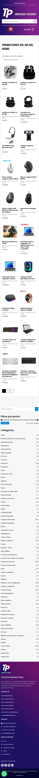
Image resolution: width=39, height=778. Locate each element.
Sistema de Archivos (7, 442)
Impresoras (4, 463)
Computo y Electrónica (8, 519)
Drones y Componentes (8, 565)
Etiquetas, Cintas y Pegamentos (10, 583)
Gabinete (3, 579)
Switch (3, 435)
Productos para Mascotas (9, 555)
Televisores (4, 597)
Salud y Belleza (5, 551)
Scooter (3, 576)
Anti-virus (4, 456)
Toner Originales (6, 625)
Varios (3, 470)
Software (4, 632)
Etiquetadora (5, 446)
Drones (3, 544)
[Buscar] (36, 409)
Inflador (3, 642)
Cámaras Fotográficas (7, 523)
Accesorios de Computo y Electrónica (12, 558)
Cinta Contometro (6, 484)
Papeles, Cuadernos (7, 540)
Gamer (3, 488)
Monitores (4, 621)
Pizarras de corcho (6, 474)
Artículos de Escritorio (8, 561)
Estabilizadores (5, 533)
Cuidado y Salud (5, 611)
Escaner (3, 649)
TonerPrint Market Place (12, 677)
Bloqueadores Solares (7, 614)
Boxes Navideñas (6, 600)
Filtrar (4, 423)
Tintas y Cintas (5, 646)
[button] (11, 29)
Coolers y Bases (6, 537)
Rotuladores (4, 467)
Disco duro (4, 607)
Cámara (3, 502)
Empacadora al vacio (7, 530)
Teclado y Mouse (6, 590)
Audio (2, 569)
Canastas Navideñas (7, 572)
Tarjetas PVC (5, 656)
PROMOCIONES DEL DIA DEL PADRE (13, 438)
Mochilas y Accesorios (7, 498)
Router (3, 477)
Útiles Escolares (6, 604)
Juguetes (3, 481)
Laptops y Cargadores (7, 586)
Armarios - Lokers (6, 547)
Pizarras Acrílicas (6, 495)
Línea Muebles (5, 505)
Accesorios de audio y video (9, 491)
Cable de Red (5, 653)
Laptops (3, 639)
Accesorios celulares (7, 618)
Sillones (3, 526)
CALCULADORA (6, 449)
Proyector (4, 460)
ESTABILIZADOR (6, 512)
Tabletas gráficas (6, 453)
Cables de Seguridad (7, 516)
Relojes (3, 509)
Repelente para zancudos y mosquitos (12, 635)
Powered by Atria (19, 775)
